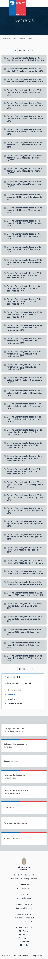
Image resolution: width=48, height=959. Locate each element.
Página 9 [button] (23, 50)
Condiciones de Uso (24, 921)
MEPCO (31, 38)
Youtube (25, 934)
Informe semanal (14, 690)
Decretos (11, 694)
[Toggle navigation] (35, 3)
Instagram (25, 938)
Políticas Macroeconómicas (13, 38)
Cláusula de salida (14, 703)
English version (39, 955)
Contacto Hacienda (24, 908)
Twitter (26, 931)
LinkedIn (25, 942)
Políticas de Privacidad (24, 918)
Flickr (26, 945)
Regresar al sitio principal (19, 683)
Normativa (11, 699)
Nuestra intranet (24, 898)
